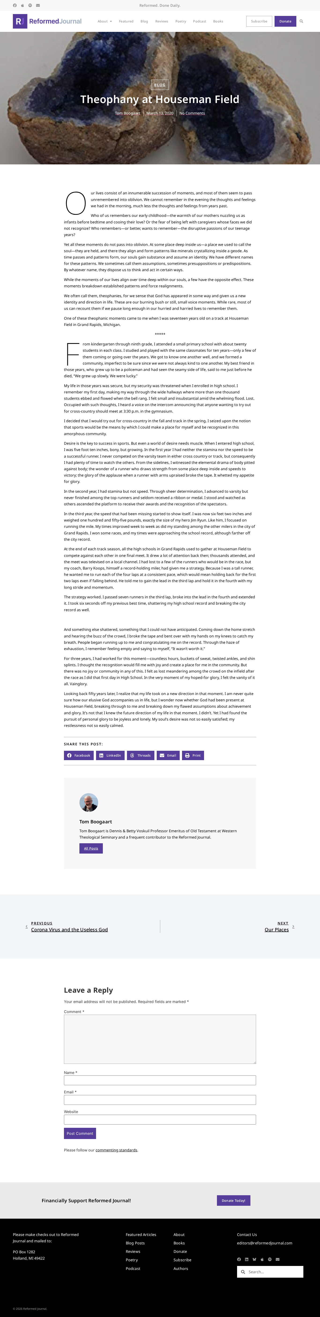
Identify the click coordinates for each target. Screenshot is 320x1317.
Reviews (161, 21)
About (103, 21)
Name (70, 1072)
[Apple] (22, 5)
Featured (126, 21)
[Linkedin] (247, 1259)
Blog (144, 21)
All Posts (91, 848)
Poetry (180, 21)
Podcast (199, 21)
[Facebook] (15, 5)
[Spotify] (30, 5)
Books (218, 21)
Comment (74, 1012)
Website (71, 1112)
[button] (301, 21)
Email (70, 1092)
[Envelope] (38, 5)
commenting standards (116, 1150)
